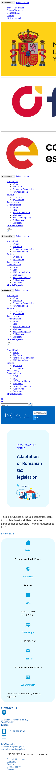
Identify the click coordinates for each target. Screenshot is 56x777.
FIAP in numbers (20, 192)
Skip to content (22, 2)
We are (16, 184)
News (15, 207)
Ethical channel (14, 18)
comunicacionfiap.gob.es (13, 749)
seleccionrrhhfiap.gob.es (12, 746)
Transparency (13, 202)
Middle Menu (7, 290)
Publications (18, 220)
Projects (10, 194)
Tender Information (15, 7)
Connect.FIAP (13, 13)
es (2, 401)
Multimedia (18, 215)
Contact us (17, 223)
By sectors (17, 197)
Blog (15, 210)
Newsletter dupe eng (22, 217)
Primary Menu (8, 3)
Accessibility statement (17, 759)
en (2, 399)
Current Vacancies (15, 10)
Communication (14, 205)
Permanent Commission (23, 189)
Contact (10, 15)
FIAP (19, 444)
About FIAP (12, 181)
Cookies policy (14, 767)
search (35, 417)
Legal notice (12, 764)
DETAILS (21, 448)
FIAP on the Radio (21, 212)
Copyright (11, 761)
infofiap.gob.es (8, 744)
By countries (18, 199)
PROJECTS (29, 444)
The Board (17, 186)
